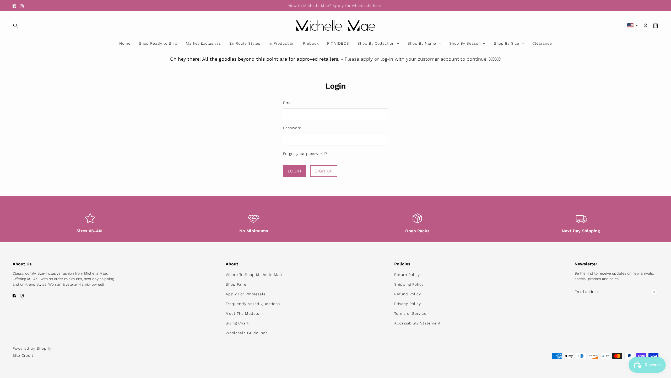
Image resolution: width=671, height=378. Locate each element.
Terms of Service (410, 313)
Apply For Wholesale (246, 294)
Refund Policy (407, 294)
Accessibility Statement (417, 323)
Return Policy (407, 274)
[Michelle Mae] (335, 26)
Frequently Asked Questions (253, 304)
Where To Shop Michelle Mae (254, 274)
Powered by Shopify (32, 348)
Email (288, 103)
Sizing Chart (237, 323)
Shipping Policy (409, 284)
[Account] (645, 26)
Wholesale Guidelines (247, 333)
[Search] (15, 26)
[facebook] (14, 5)
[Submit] (653, 291)
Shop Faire (236, 284)
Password (292, 128)
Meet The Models (242, 313)
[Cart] (655, 26)
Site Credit (23, 355)
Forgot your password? (305, 154)
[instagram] (22, 5)
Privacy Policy (407, 304)
